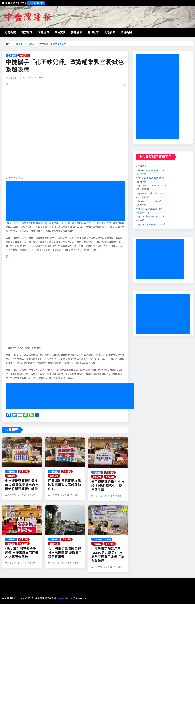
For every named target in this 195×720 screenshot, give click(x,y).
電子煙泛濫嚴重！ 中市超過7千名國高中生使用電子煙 (108, 486)
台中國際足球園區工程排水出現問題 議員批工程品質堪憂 (65, 552)
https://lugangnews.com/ (149, 208)
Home (7, 43)
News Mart (64, 598)
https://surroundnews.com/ (151, 185)
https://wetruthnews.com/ (150, 193)
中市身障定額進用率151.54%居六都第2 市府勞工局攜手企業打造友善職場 (107, 555)
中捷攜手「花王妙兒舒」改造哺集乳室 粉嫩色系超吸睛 (40, 43)
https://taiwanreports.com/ (150, 170)
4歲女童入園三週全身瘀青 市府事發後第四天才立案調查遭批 (22, 552)
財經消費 (43, 32)
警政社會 (93, 32)
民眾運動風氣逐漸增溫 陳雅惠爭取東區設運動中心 (64, 485)
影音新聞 (126, 32)
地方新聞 (27, 32)
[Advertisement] (66, 201)
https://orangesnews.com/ (150, 224)
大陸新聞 (109, 32)
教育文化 (60, 32)
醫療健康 (76, 32)
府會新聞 (10, 32)
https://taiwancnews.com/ (150, 216)
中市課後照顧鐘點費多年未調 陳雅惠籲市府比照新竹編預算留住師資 (22, 485)
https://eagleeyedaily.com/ (150, 177)
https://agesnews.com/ (148, 201)
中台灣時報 (11, 77)
